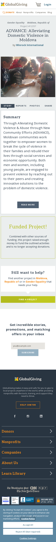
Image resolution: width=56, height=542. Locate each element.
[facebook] (14, 416)
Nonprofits (28, 12)
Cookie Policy (28, 518)
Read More (28, 204)
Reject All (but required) (28, 531)
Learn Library (14, 474)
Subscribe (28, 352)
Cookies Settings (28, 538)
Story (8, 105)
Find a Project (28, 299)
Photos (35, 105)
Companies (40, 12)
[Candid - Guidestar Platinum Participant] (16, 500)
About (19, 12)
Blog (50, 12)
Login (47, 4)
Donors (8, 432)
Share (48, 105)
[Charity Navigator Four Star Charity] (6, 500)
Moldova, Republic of (38, 22)
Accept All (28, 524)
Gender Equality (16, 22)
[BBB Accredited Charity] (28, 500)
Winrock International (30, 45)
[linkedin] (41, 416)
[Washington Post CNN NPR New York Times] (28, 490)
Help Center (28, 404)
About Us (10, 463)
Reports (21, 105)
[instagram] (28, 416)
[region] (28, 523)
